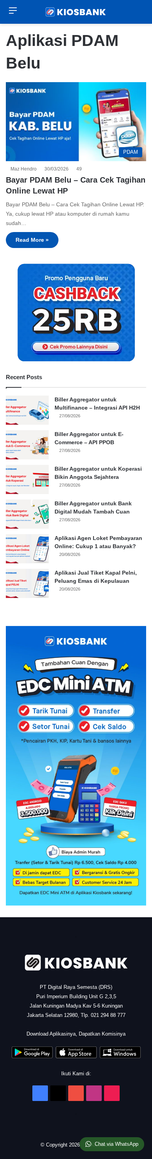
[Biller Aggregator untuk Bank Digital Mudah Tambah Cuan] (27, 514)
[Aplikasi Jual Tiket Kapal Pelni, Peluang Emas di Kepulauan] (27, 583)
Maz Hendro (25, 169)
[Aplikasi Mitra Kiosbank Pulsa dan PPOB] (32, 1056)
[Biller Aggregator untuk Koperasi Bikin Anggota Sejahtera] (27, 479)
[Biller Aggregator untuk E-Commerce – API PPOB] (27, 444)
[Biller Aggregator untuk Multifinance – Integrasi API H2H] (27, 410)
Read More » (32, 240)
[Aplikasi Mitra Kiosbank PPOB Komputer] (120, 1056)
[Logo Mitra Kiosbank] (76, 11)
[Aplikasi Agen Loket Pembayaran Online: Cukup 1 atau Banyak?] (27, 548)
